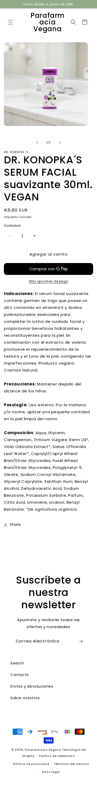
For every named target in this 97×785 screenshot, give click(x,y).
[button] (10, 22)
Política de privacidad (31, 764)
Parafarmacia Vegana (43, 750)
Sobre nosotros (25, 697)
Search (17, 663)
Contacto (19, 674)
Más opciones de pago (48, 281)
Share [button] (15, 524)
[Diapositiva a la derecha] (60, 142)
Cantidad (12, 225)
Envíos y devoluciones (31, 686)
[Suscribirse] (80, 641)
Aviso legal (51, 772)
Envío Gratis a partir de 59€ (49, 4)
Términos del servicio (71, 764)
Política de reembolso (57, 756)
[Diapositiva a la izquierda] (37, 142)
